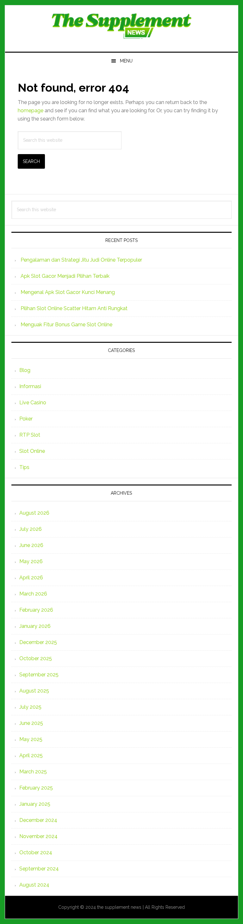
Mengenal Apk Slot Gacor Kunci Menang (68, 292)
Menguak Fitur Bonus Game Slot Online (66, 325)
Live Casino (32, 403)
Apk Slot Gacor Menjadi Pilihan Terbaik (65, 276)
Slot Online (32, 451)
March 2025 (33, 772)
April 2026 (31, 578)
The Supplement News (121, 26)
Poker (26, 419)
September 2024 (39, 869)
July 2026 (30, 529)
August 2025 (34, 691)
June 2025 (31, 723)
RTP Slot (29, 435)
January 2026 (35, 626)
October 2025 (35, 658)
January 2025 (34, 804)
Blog (24, 370)
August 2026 (34, 513)
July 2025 (30, 707)
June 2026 (31, 545)
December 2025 (38, 642)
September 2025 (39, 675)
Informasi (30, 386)
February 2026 (36, 610)
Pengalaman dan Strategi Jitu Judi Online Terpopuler (81, 260)
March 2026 (33, 594)
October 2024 (35, 852)
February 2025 (36, 788)
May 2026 (31, 561)
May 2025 (30, 739)
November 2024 (38, 836)
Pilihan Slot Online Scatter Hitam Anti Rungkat (74, 308)
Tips (24, 467)
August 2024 (34, 885)
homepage (30, 110)
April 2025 (31, 755)
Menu (126, 60)
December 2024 (38, 820)
